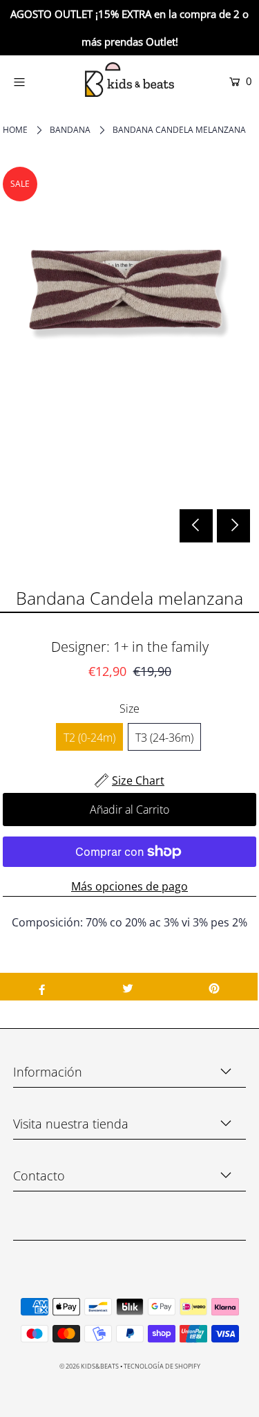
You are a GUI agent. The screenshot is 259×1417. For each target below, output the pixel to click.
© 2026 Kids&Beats (89, 1366)
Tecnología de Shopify (162, 1366)
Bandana (70, 130)
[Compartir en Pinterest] (214, 986)
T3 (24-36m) (164, 737)
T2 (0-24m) (89, 737)
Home (15, 130)
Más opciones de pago (129, 886)
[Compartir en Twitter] (128, 986)
